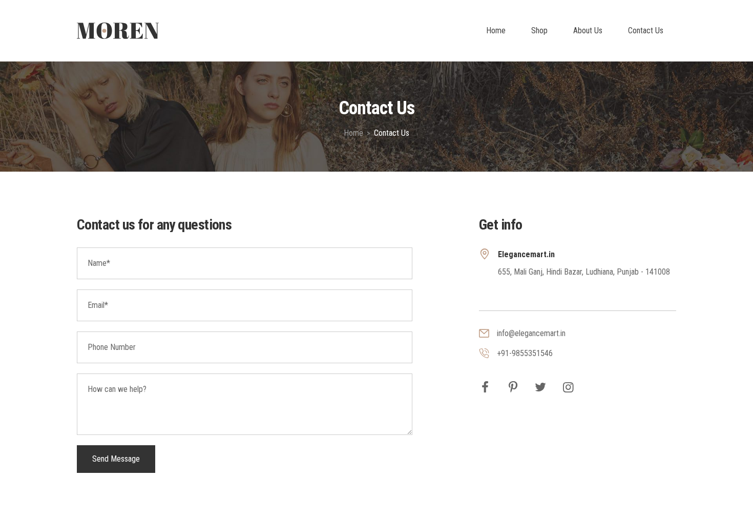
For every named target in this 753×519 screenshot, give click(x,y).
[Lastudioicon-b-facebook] (485, 387)
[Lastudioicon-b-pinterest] (513, 387)
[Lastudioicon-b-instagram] (568, 387)
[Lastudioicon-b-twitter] (540, 387)
